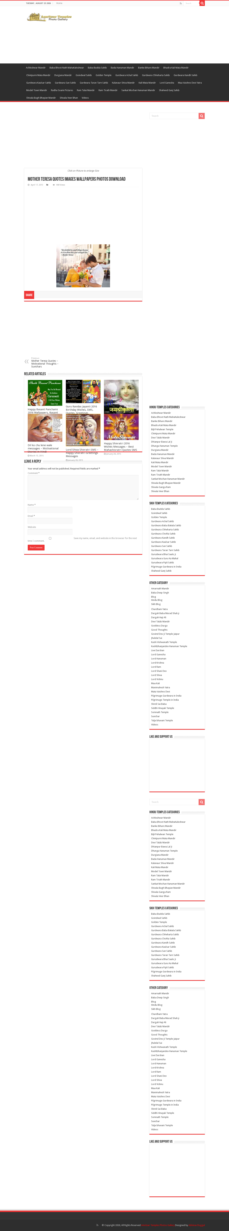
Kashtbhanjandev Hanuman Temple (169, 646)
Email (31, 516)
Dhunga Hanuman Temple (164, 446)
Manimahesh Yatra (160, 687)
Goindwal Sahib (84, 75)
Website (32, 527)
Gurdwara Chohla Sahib (163, 533)
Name (32, 504)
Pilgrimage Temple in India (165, 699)
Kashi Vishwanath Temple (164, 642)
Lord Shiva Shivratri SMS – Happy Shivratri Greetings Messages (82, 453)
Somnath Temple (160, 712)
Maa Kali (155, 683)
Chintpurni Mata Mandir (38, 75)
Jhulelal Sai (156, 638)
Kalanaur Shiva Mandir (123, 82)
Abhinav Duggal (197, 1225)
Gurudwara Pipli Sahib (162, 562)
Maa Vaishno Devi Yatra (190, 82)
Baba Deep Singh (160, 592)
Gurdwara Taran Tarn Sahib (94, 82)
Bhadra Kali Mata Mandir (176, 67)
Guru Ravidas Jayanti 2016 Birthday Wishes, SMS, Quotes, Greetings (81, 410)
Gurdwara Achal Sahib (126, 75)
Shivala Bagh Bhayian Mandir (41, 97)
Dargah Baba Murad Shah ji (165, 613)
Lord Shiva (156, 675)
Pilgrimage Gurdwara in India (166, 566)
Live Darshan (157, 650)
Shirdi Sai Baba (159, 704)
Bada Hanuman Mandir (122, 67)
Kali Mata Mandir (147, 82)
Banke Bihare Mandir (148, 67)
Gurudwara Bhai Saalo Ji (163, 554)
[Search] (202, 3)
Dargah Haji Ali (158, 617)
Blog (153, 596)
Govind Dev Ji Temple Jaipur (165, 634)
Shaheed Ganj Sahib (169, 90)
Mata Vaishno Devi (160, 691)
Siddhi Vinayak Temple (162, 708)
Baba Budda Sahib (97, 67)
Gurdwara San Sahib (65, 82)
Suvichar (155, 716)
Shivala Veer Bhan (69, 97)
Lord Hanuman (158, 658)
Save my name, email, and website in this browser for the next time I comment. (82, 539)
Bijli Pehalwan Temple (162, 429)
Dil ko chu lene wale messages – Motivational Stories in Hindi (43, 448)
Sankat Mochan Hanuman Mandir (138, 90)
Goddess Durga (159, 625)
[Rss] (180, 3)
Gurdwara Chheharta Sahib (156, 75)
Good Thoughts (159, 629)
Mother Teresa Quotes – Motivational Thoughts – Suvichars (45, 362)
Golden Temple (103, 75)
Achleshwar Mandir (36, 67)
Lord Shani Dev (159, 671)
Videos (85, 97)
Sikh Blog (156, 604)
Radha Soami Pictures (62, 90)
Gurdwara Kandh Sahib (185, 75)
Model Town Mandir (36, 90)
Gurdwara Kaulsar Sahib (38, 82)
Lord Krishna (157, 662)
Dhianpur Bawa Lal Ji (161, 441)
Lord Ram (156, 667)
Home (59, 3)
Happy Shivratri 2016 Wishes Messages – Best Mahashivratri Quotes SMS (120, 446)
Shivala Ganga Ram (161, 487)
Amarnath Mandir (160, 588)
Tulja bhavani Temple (162, 720)
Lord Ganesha (167, 82)
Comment (34, 473)
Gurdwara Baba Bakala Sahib (166, 525)
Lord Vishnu (157, 679)
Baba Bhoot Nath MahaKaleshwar (67, 67)
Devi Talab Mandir (160, 437)
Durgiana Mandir (63, 75)
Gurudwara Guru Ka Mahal (164, 558)
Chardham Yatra (159, 609)
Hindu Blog (156, 600)
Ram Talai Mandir (86, 90)
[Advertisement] (137, 35)
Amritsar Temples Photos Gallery (158, 1225)
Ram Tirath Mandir (108, 90)
